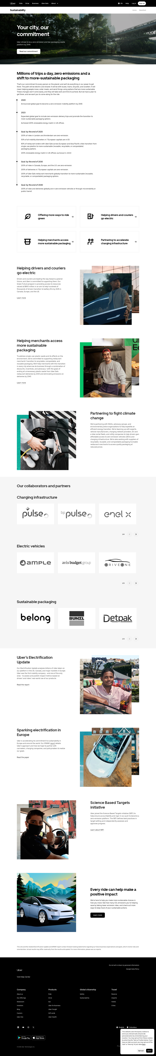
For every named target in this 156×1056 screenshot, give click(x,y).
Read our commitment (29, 51)
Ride (20, 3)
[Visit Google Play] (24, 1038)
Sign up (142, 3)
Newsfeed (142, 10)
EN (122, 3)
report (52, 743)
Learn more (97, 915)
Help (127, 3)
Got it (149, 1051)
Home (134, 10)
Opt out (141, 1051)
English (121, 1027)
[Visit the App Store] (38, 1037)
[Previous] (129, 534)
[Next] (136, 534)
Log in (134, 3)
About (53, 3)
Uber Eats (44, 3)
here (143, 1044)
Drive (27, 3)
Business (35, 3)
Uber (12, 3)
